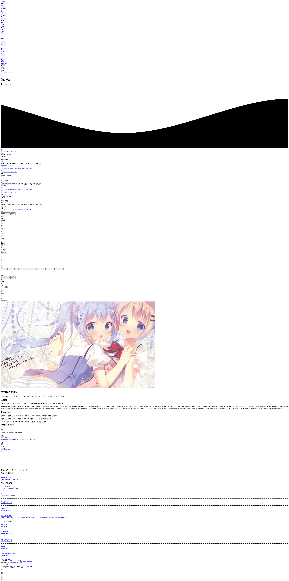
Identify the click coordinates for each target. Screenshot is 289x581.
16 (30, 267)
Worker (10, 167)
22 (44, 267)
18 (35, 267)
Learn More (4, 163)
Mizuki (14, 561)
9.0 (22, 561)
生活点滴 (3, 292)
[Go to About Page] (144, 148)
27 (55, 267)
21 (42, 267)
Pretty (6, 167)
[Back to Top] (2, 578)
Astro (9, 561)
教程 (16, 167)
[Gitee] (3, 155)
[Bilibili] (1, 155)
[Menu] (2, 33)
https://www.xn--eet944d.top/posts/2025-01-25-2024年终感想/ (18, 437)
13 (24, 267)
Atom (24, 559)
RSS (21, 559)
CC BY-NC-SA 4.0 (5, 448)
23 (46, 267)
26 (53, 267)
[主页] (2, 576)
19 (37, 267)
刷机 (13, 167)
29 (60, 267)
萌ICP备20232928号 (6, 557)
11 (19, 267)
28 (57, 267)
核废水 (22, 167)
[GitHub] (4, 155)
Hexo (2, 167)
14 (26, 267)
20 (39, 267)
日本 (19, 167)
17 (33, 267)
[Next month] (2, 253)
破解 (31, 167)
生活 (28, 167)
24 (48, 267)
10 (17, 267)
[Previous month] (1, 253)
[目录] (2, 568)
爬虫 (25, 167)
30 (62, 267)
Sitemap (29, 559)
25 (51, 267)
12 (21, 267)
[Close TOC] (2, 574)
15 (28, 267)
